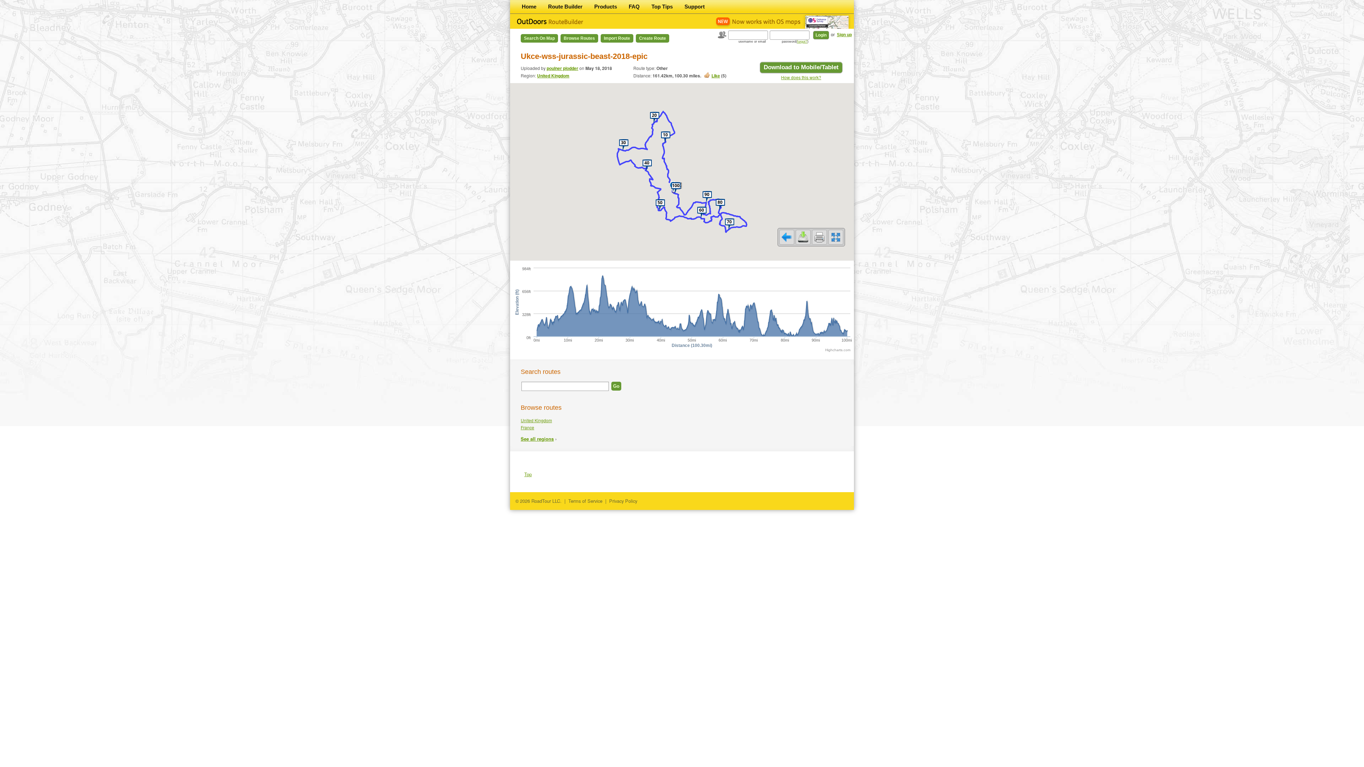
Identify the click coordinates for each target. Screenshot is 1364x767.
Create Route (652, 38)
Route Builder (565, 7)
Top (528, 474)
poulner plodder (562, 68)
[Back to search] (786, 237)
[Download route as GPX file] (803, 237)
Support (694, 7)
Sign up (844, 34)
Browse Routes (579, 38)
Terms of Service (585, 500)
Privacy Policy (623, 500)
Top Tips (662, 7)
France (527, 427)
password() (795, 41)
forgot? (802, 41)
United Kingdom (553, 75)
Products (605, 7)
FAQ (634, 7)
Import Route (617, 38)
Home (529, 7)
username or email (752, 41)
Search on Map (539, 38)
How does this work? (801, 77)
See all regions (537, 439)
